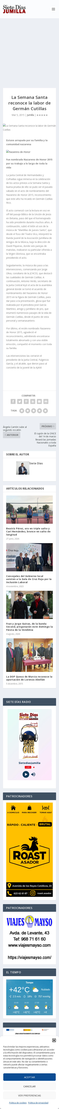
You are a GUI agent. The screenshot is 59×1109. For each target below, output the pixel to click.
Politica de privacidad (38, 1102)
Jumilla (30, 114)
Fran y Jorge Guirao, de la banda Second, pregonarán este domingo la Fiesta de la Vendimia (29, 626)
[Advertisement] (29, 50)
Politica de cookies (18, 1102)
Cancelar (29, 1086)
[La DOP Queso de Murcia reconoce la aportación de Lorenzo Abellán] (29, 655)
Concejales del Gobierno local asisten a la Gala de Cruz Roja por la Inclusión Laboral (29, 579)
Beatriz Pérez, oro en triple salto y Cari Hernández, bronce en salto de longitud (28, 531)
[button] (54, 1040)
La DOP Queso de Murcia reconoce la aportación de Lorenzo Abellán (29, 678)
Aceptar (29, 1077)
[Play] (26, 774)
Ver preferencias (29, 1095)
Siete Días (36, 463)
